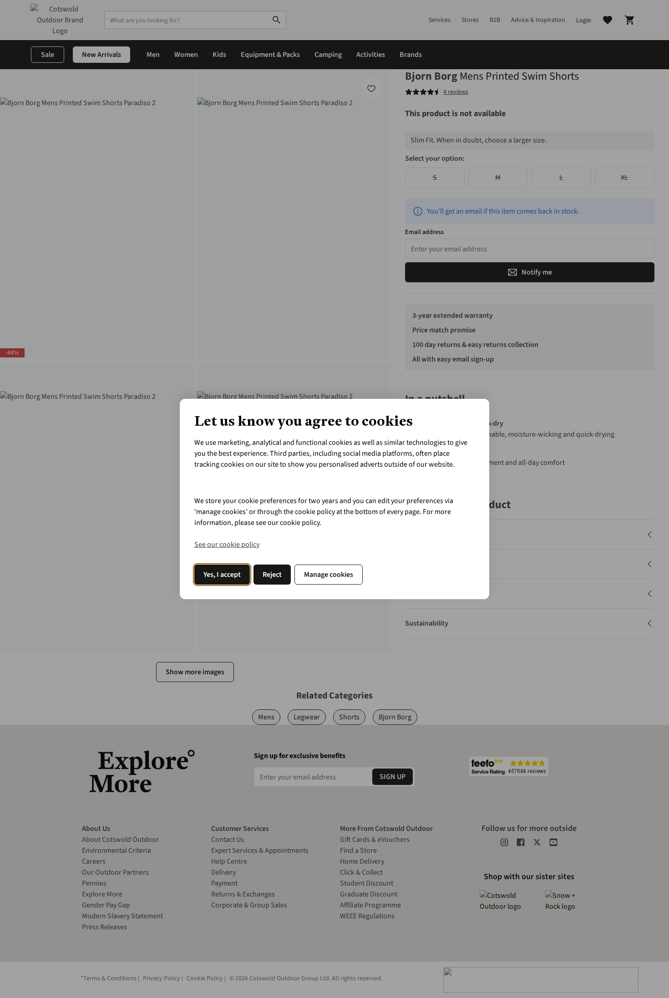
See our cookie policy (226, 545)
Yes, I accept (222, 575)
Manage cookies (328, 575)
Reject (272, 575)
